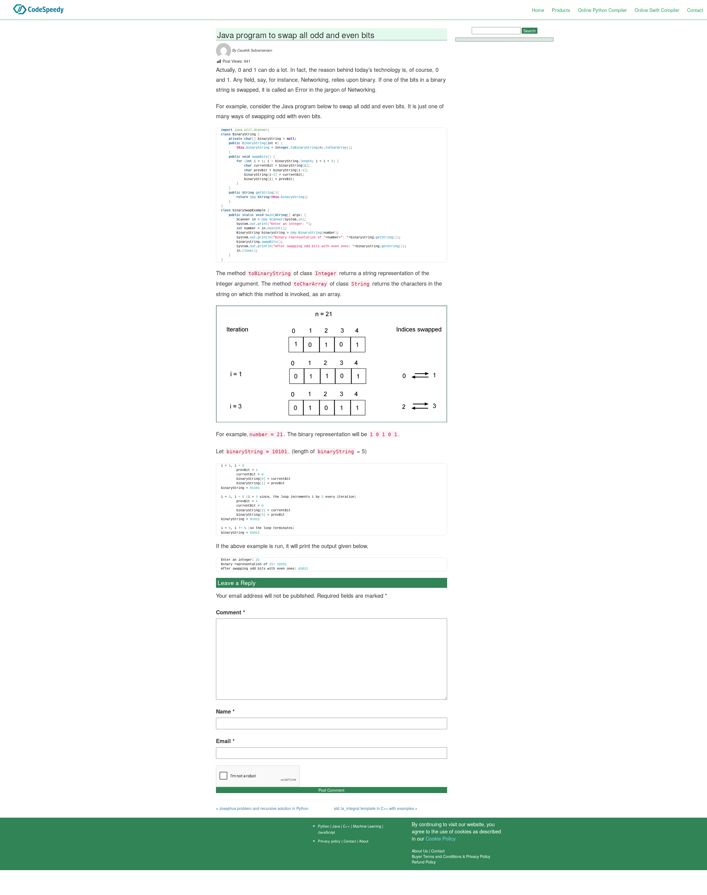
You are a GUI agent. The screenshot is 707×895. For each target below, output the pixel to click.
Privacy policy (329, 841)
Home (538, 9)
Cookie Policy (441, 838)
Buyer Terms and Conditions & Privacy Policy (451, 856)
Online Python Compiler (602, 9)
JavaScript (326, 832)
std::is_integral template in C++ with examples (374, 808)
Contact (695, 9)
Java (336, 826)
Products (561, 9)
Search (529, 30)
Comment (230, 612)
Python (323, 826)
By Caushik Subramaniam (251, 50)
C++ (346, 826)
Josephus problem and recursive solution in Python (263, 808)
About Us (420, 851)
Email (225, 741)
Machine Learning (367, 826)
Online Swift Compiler (657, 9)
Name (225, 711)
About (363, 841)
